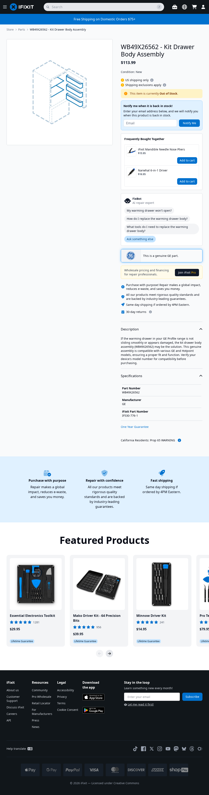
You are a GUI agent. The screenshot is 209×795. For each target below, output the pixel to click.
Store (10, 29)
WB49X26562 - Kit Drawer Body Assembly (58, 29)
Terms (61, 703)
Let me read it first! (141, 704)
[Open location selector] (184, 7)
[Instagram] (159, 748)
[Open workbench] (175, 7)
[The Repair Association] (200, 748)
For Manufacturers (42, 712)
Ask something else (140, 239)
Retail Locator (41, 703)
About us (13, 690)
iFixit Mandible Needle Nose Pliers (161, 149)
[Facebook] (143, 748)
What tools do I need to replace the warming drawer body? (157, 229)
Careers (12, 714)
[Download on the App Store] (93, 697)
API (9, 720)
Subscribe (192, 697)
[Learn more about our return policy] (150, 312)
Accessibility (65, 690)
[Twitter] (151, 748)
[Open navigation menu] (5, 7)
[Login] (203, 7)
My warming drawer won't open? (149, 210)
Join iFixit (187, 272)
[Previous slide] (99, 653)
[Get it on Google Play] (93, 710)
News (35, 727)
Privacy (62, 697)
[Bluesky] (184, 749)
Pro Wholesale (41, 697)
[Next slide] (109, 653)
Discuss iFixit (15, 707)
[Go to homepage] (23, 7)
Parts (21, 29)
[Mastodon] (176, 748)
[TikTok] (135, 748)
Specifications (131, 376)
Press (35, 720)
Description (130, 329)
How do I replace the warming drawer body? (157, 219)
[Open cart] (194, 7)
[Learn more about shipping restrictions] (151, 80)
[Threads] (191, 748)
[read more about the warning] (179, 440)
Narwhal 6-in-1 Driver (153, 170)
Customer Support (13, 699)
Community (40, 690)
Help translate (16, 749)
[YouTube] (168, 748)
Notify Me (189, 123)
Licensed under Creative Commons (115, 783)
